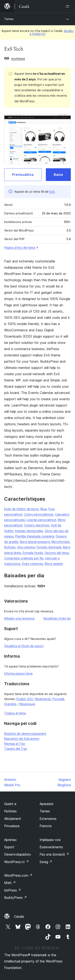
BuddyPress (15, 897)
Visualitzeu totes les (57, 618)
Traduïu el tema (15, 713)
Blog (43, 509)
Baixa (58, 174)
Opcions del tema (56, 553)
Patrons (46, 826)
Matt (10, 883)
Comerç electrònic (37, 525)
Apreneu (10, 840)
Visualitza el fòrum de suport (24, 646)
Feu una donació (54, 854)
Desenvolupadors (17, 854)
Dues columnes (32, 563)
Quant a (10, 804)
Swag (46, 862)
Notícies (9, 547)
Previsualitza (23, 174)
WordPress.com (18, 875)
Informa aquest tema (18, 673)
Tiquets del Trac (15, 748)
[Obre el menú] (68, 6)
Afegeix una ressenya (19, 618)
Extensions (48, 819)
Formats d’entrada (48, 547)
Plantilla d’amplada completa (34, 536)
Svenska (10, 704)
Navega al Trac (14, 743)
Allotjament (12, 819)
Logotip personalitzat (41, 520)
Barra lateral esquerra (35, 541)
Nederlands (43, 699)
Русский (58, 699)
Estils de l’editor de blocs (21, 509)
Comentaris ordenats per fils (23, 558)
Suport (9, 847)
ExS (52, 191)
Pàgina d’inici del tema (19, 247)
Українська (27, 704)
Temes (9, 19)
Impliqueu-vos (50, 840)
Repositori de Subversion (21, 738)
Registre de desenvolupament (25, 733)
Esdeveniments (51, 847)
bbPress (12, 890)
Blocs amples (54, 563)
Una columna (26, 547)
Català (19, 916)
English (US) (24, 699)
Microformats (60, 541)
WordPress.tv (16, 862)
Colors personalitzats (38, 514)
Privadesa (11, 826)
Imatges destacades (29, 531)
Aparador (47, 804)
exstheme (18, 58)
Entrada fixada (33, 553)
